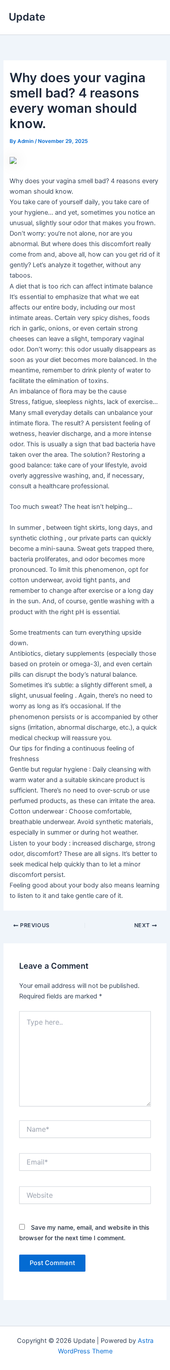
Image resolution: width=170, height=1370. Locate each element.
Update (27, 16)
